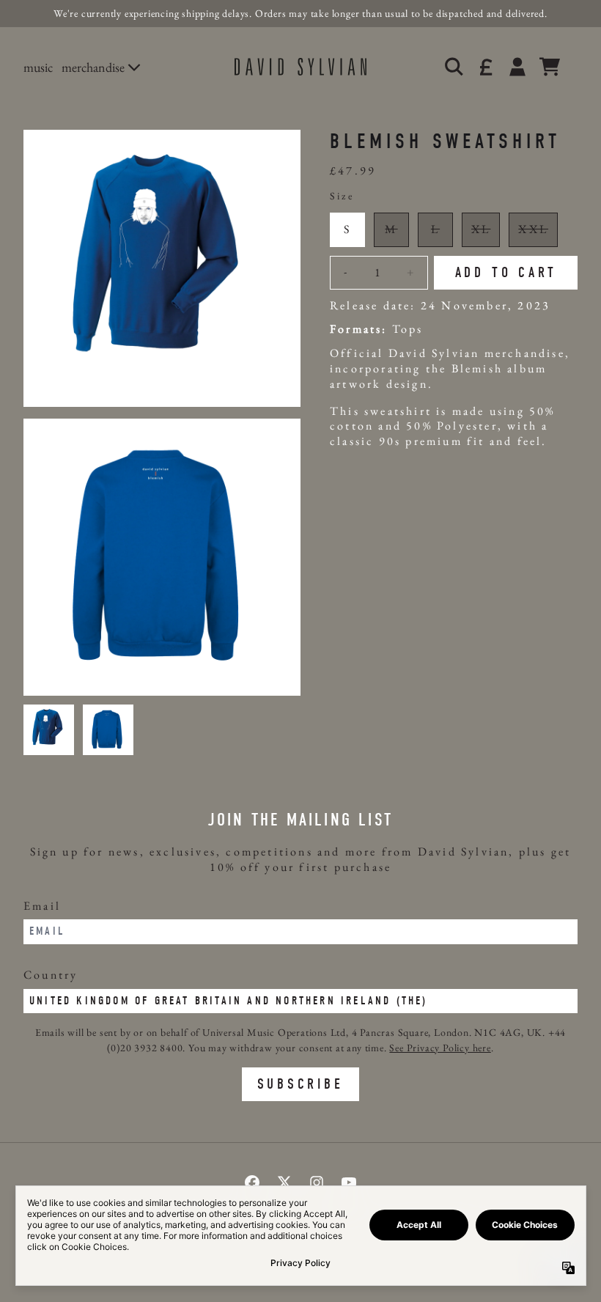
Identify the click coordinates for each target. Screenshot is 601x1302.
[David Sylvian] (300, 67)
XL (480, 229)
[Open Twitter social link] (284, 1182)
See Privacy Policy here (439, 1047)
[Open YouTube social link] (349, 1182)
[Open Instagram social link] (316, 1182)
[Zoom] (161, 268)
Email (42, 905)
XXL (533, 229)
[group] (48, 730)
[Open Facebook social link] (252, 1182)
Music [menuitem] (38, 67)
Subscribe (300, 1083)
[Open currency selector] (485, 67)
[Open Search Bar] (453, 66)
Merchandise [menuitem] (93, 67)
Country (50, 974)
